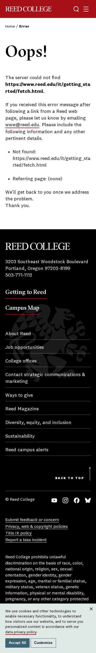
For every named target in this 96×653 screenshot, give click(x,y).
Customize (43, 643)
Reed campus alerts (26, 450)
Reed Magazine (22, 409)
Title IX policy (18, 533)
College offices (21, 361)
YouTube (54, 500)
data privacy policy (20, 632)
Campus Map (22, 307)
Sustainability (20, 436)
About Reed (18, 333)
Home (10, 26)
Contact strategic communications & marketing (45, 378)
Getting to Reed (25, 292)
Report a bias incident (26, 540)
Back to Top (69, 478)
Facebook (76, 500)
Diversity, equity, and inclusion (38, 422)
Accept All (17, 643)
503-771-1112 (18, 275)
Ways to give (19, 395)
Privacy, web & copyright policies (36, 527)
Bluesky (88, 500)
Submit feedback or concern (32, 520)
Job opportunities (24, 347)
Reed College (28, 9)
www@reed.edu (22, 125)
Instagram (65, 500)
